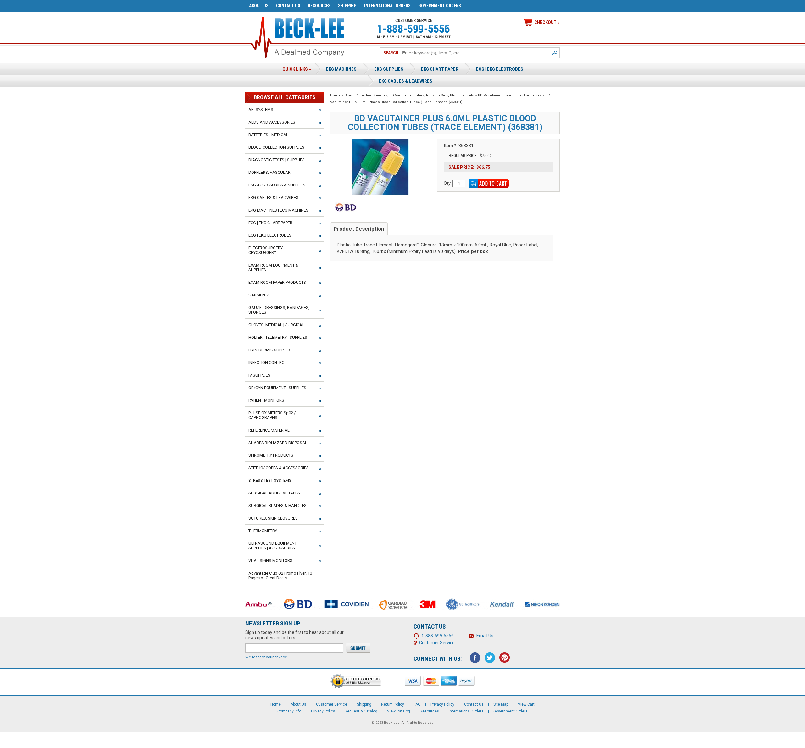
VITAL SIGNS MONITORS (270, 560)
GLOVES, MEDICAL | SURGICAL (276, 324)
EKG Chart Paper (439, 69)
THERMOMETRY (262, 530)
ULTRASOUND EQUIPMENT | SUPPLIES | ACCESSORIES (273, 545)
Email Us (484, 635)
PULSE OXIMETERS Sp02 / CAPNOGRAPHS (272, 415)
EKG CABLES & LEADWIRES (273, 197)
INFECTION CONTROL (267, 362)
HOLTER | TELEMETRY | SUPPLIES (277, 337)
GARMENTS (259, 295)
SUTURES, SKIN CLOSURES (273, 518)
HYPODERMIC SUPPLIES (269, 350)
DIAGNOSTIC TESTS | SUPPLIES (276, 159)
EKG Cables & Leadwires (405, 81)
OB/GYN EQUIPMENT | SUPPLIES (277, 387)
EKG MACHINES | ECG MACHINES (278, 210)
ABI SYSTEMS (260, 109)
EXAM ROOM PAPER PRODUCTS (277, 282)
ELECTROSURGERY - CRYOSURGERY (266, 250)
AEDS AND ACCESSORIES (271, 122)
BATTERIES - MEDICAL (268, 134)
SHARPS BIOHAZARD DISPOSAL (277, 442)
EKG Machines (341, 69)
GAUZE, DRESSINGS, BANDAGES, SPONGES (278, 310)
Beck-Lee (392, 723)
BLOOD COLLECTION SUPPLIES (276, 147)
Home (335, 95)
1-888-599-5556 (437, 635)
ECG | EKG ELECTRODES (499, 69)
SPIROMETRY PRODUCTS (270, 455)
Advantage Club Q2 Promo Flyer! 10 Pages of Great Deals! (280, 575)
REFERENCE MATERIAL (269, 430)
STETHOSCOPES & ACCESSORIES (278, 467)
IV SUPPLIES (259, 375)
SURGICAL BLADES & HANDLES (277, 505)
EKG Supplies (388, 69)
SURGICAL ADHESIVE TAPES (274, 493)
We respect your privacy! (266, 657)
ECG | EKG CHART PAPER (270, 222)
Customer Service (437, 642)
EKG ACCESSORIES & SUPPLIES (276, 185)
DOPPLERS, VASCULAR (269, 172)
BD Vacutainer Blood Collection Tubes (509, 95)
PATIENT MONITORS (266, 400)
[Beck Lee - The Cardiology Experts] (309, 26)
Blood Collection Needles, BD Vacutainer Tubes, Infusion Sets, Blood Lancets (409, 95)
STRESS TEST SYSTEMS (269, 480)
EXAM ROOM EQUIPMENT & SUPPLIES (273, 267)
